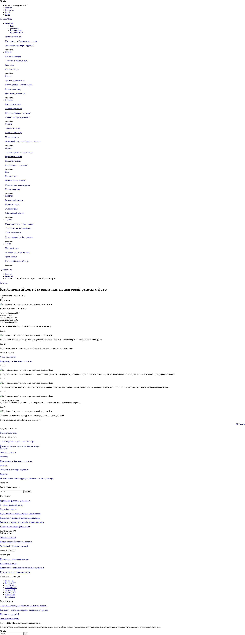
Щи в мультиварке (13, 56)
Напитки (9, 196)
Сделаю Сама (6, 19)
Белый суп (9, 65)
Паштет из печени (13, 161)
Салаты (8, 220)
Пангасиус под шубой (9, 614)
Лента (7, 12)
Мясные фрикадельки (14, 80)
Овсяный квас (11, 209)
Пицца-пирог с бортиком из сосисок (21, 41)
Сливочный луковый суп (16, 61)
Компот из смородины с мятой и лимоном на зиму (22, 522)
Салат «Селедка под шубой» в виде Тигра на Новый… (24, 605)
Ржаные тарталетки (8, 433)
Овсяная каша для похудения (17, 185)
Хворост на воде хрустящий (17, 117)
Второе (8, 76)
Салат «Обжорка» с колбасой (17, 228)
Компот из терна (12, 204)
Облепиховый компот (14, 213)
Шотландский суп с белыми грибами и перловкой (22, 568)
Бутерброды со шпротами (16, 165)
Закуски (8, 148)
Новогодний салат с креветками (19, 224)
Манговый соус (12, 248)
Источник (240, 424)
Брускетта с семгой (13, 156)
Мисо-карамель (12, 137)
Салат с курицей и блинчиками (19, 237)
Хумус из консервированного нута (15, 572)
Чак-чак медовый (12, 128)
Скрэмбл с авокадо (8, 509)
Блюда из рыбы (16, 32)
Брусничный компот (14, 200)
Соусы (8, 244)
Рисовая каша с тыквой (15, 180)
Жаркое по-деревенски (15, 93)
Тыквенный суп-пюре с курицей (19, 45)
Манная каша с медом (9, 618)
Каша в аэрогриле (13, 89)
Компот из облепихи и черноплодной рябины (20, 518)
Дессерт (8, 124)
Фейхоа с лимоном (13, 37)
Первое (8, 52)
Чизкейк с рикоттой (13, 109)
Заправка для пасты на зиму (17, 252)
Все (11, 25)
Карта (7, 15)
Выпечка (9, 100)
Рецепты (9, 23)
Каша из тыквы (12, 176)
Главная (8, 8)
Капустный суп (12, 69)
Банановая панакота (8, 563)
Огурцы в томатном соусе (11, 505)
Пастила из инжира (13, 133)
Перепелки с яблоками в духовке (14, 559)
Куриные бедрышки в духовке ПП (15, 500)
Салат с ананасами (13, 233)
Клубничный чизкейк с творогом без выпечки (20, 513)
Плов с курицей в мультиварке (18, 85)
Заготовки (14, 28)
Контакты (9, 10)
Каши (7, 172)
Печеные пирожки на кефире (18, 113)
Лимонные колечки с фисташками (15, 526)
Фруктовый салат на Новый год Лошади (23, 141)
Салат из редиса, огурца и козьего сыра (17, 441)
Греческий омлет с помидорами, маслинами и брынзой (24, 610)
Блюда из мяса (16, 30)
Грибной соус (11, 257)
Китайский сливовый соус (16, 261)
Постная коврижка (13, 104)
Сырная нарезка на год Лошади (19, 152)
